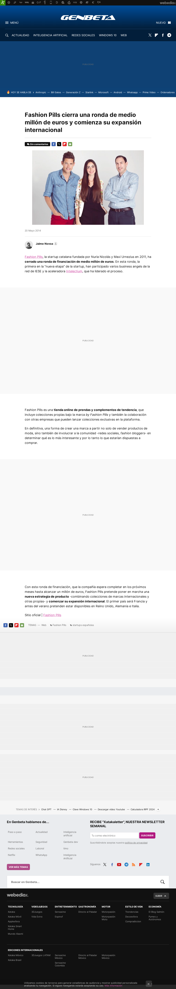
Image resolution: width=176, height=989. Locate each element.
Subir (158, 895)
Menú (14, 22)
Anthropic (41, 92)
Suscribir (147, 835)
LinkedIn (148, 864)
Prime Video (149, 92)
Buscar (163, 882)
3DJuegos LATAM (41, 955)
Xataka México (15, 955)
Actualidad (42, 831)
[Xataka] (3, 2)
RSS (133, 864)
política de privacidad (136, 842)
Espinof (59, 916)
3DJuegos (36, 911)
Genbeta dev (70, 841)
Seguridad (41, 841)
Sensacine (60, 911)
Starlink (89, 92)
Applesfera (14, 921)
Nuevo (161, 22)
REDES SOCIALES (83, 35)
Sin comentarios (39, 144)
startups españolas (83, 625)
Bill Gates (56, 92)
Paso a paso (15, 831)
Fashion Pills (34, 257)
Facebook (163, 35)
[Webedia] (17, 895)
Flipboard (156, 35)
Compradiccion (133, 921)
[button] (46, 244)
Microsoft (103, 92)
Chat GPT (46, 809)
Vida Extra (36, 916)
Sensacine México (60, 956)
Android (118, 92)
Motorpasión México (108, 956)
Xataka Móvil (14, 916)
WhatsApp (41, 854)
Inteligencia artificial (69, 833)
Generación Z (73, 92)
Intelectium (74, 271)
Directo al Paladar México (87, 956)
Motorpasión (108, 911)
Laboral (40, 848)
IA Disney (62, 809)
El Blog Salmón (156, 911)
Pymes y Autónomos (155, 918)
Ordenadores (168, 92)
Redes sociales (16, 848)
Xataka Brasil (14, 960)
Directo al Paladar (87, 911)
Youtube (119, 864)
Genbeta (88, 17)
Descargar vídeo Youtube (112, 809)
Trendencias (131, 911)
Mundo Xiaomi (15, 933)
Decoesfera (131, 916)
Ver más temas (18, 867)
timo (65, 848)
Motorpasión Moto (108, 918)
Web (43, 625)
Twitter (150, 35)
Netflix (11, 854)
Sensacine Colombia (60, 964)
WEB (124, 35)
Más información (113, 985)
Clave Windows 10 (83, 809)
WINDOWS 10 (108, 35)
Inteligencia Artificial (69, 856)
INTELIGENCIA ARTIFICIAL (50, 35)
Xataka (11, 911)
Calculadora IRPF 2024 (143, 809)
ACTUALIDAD (20, 35)
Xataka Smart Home (15, 927)
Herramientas (15, 841)
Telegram (169, 35)
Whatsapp (132, 92)
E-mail (70, 144)
